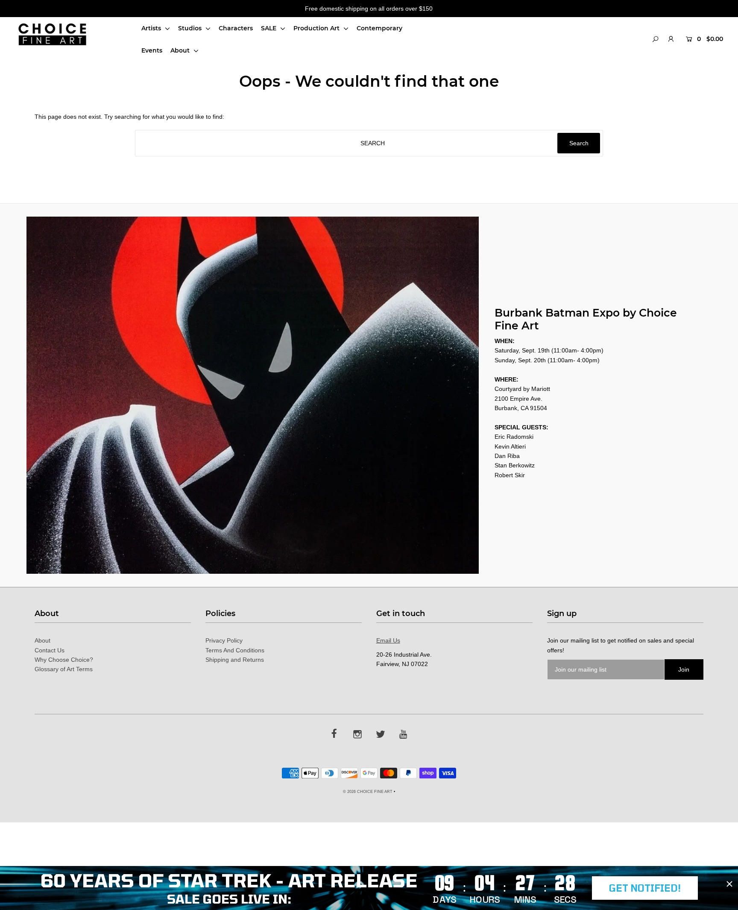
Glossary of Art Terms (64, 669)
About (180, 50)
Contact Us (49, 650)
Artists (152, 28)
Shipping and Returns (234, 659)
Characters (236, 28)
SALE (269, 28)
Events (151, 50)
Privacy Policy (224, 640)
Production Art (317, 28)
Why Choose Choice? (64, 659)
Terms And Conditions (234, 650)
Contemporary (379, 28)
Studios (190, 28)
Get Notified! (645, 887)
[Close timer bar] (729, 884)
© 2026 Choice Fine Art (367, 792)
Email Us (388, 640)
